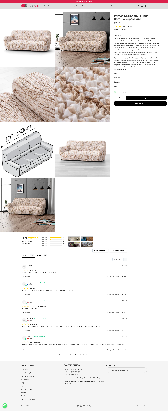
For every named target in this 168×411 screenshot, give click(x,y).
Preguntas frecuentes (28, 376)
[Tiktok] (87, 406)
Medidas (117, 78)
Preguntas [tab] (40, 255)
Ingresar (23, 392)
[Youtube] (84, 406)
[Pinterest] (90, 406)
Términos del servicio (28, 396)
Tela (115, 73)
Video (116, 86)
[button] (123, 276)
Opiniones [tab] (26, 255)
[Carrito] (146, 6)
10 (86, 354)
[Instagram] (81, 406)
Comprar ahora (140, 103)
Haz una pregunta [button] (101, 250)
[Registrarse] (144, 370)
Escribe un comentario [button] (119, 250)
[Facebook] (78, 406)
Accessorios (25, 379)
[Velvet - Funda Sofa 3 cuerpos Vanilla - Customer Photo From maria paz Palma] (71, 239)
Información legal (26, 389)
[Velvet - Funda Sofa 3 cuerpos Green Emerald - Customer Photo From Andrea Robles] (84, 239)
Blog (22, 383)
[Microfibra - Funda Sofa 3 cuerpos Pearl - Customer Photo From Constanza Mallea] (77, 239)
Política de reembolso (28, 399)
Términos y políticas (142, 405)
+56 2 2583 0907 (77, 370)
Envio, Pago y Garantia (28, 373)
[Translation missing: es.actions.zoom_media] (27, 39)
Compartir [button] (27, 276)
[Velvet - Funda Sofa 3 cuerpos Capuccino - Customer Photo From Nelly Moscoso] (90, 239)
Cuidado (117, 82)
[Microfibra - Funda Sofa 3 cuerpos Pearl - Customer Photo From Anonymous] (90, 244)
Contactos (24, 369)
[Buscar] (138, 6)
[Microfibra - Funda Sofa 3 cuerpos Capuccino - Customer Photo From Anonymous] (77, 244)
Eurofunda (27, 405)
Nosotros (24, 386)
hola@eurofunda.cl (75, 374)
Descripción (118, 35)
